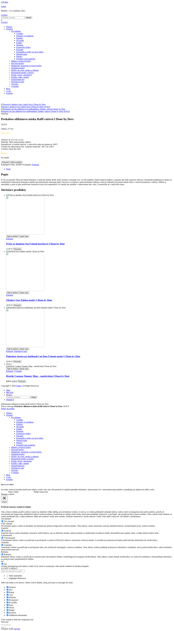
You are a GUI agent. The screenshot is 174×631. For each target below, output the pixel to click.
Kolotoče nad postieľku (25, 59)
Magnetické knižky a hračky (22, 73)
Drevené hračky (17, 63)
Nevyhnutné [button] (6, 519)
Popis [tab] (8, 169)
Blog (8, 89)
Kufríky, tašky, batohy (20, 77)
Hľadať (28, 18)
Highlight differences (17, 578)
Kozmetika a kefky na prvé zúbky (30, 52)
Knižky (19, 43)
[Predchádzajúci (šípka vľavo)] (2, 627)
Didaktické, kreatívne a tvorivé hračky (26, 66)
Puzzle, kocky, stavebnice (21, 75)
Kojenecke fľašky (23, 47)
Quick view (24, 236)
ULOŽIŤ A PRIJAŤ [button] (9, 568)
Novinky (14, 84)
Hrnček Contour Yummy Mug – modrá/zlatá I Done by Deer (37, 376)
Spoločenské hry (18, 79)
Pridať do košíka (7, 409)
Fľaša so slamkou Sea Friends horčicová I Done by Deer (35, 243)
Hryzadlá (20, 40)
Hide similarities (15, 576)
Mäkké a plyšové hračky (21, 61)
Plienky (19, 56)
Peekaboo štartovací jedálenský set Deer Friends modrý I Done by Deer (43, 356)
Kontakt (9, 93)
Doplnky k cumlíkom (25, 36)
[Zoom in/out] (2, 624)
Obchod (9, 29)
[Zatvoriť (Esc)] (10, 624)
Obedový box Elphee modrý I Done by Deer (29, 300)
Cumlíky (19, 34)
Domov (9, 27)
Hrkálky (19, 38)
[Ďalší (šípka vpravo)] (5, 627)
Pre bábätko (16, 31)
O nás (8, 91)
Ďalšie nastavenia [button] (41, 492)
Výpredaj (15, 86)
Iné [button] (2, 561)
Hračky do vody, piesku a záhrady (25, 70)
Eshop (3, 6)
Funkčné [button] (4, 528)
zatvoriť (17, 629)
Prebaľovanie (21, 54)
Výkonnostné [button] (6, 535)
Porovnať (5, 162)
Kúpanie (19, 50)
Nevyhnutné (9, 521)
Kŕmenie (19, 45)
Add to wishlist (16, 162)
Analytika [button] (5, 542)
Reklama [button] (4, 552)
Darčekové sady (17, 82)
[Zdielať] (7, 624)
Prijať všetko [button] (13, 492)
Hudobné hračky (18, 68)
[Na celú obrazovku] (5, 624)
